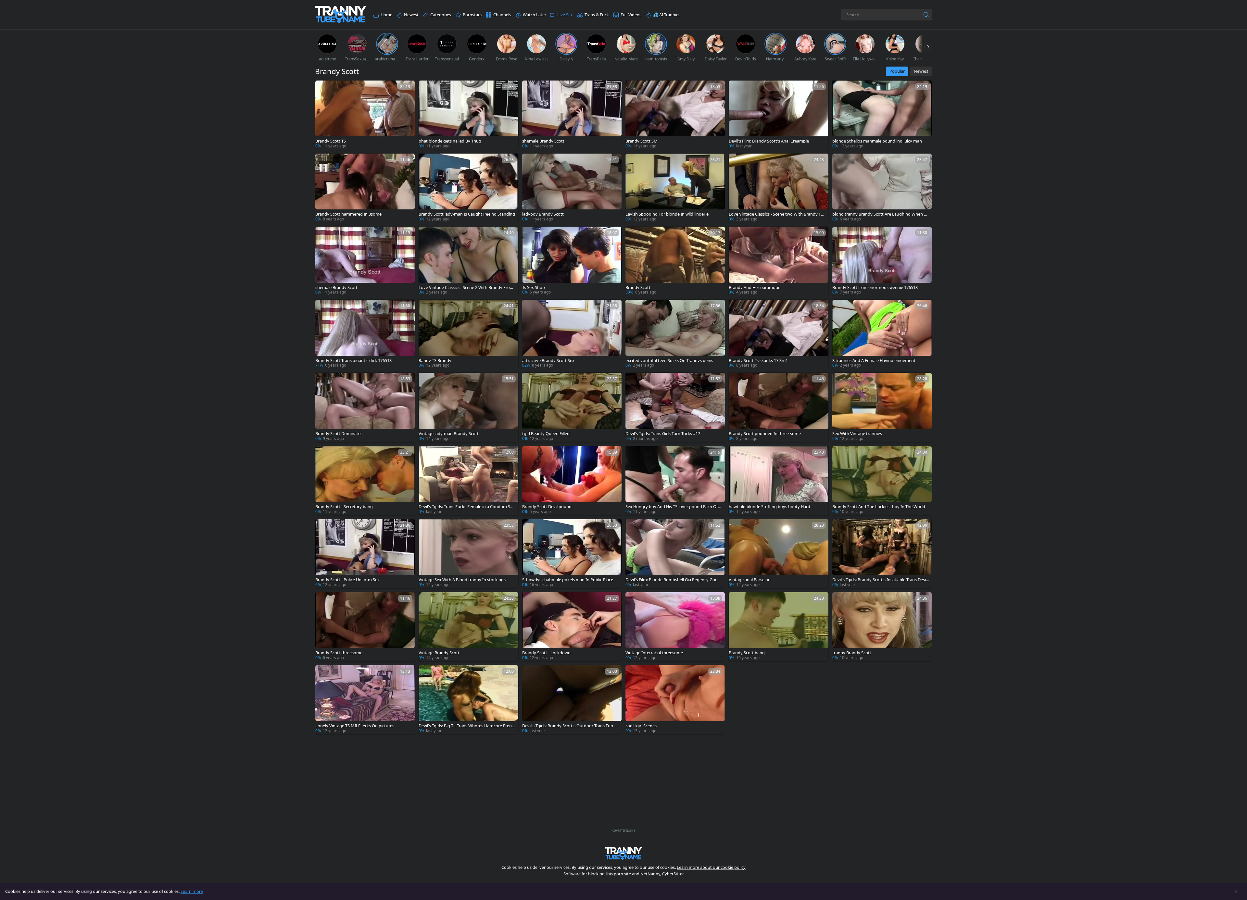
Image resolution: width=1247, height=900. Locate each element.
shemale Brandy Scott (543, 141)
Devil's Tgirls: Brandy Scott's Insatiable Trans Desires (879, 580)
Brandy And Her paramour (754, 287)
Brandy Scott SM (641, 141)
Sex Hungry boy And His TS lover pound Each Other (673, 507)
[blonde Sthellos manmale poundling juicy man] (882, 115)
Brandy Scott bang (747, 653)
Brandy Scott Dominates (338, 433)
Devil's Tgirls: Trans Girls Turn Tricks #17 (662, 433)
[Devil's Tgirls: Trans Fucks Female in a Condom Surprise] (468, 480)
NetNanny (650, 874)
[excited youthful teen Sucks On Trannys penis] (675, 334)
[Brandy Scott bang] (778, 626)
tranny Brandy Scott (851, 653)
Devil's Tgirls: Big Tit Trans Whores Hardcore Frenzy (466, 726)
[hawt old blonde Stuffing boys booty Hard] (778, 480)
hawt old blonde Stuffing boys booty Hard (769, 507)
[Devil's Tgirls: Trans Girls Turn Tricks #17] (675, 407)
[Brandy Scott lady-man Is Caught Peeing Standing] (468, 188)
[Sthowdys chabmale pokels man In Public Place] (572, 553)
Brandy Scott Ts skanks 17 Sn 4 (758, 360)
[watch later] (323, 88)
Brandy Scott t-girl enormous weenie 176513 (875, 287)
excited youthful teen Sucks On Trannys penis (669, 360)
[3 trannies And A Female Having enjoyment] (882, 334)
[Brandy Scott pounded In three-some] (778, 407)
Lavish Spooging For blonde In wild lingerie (667, 214)
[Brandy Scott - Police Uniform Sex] (365, 553)
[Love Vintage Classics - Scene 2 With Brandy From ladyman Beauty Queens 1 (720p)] (468, 261)
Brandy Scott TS (330, 141)
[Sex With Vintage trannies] (882, 407)
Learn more (192, 891)
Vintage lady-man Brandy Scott (449, 433)
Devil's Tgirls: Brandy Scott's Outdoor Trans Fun (567, 726)
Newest (921, 71)
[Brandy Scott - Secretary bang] (365, 480)
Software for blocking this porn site (597, 874)
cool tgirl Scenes (641, 726)
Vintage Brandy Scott (439, 653)
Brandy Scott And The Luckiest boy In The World (878, 507)
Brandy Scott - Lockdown (546, 653)
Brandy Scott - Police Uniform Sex (347, 580)
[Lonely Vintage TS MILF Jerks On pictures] (365, 699)
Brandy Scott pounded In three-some (765, 433)
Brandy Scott (637, 287)
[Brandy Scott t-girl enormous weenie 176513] (882, 261)
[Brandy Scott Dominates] (365, 407)
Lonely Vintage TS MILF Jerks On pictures (354, 726)
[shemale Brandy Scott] (572, 115)
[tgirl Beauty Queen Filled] (572, 407)
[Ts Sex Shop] (572, 261)
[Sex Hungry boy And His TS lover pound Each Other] (675, 480)
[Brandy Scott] (675, 261)
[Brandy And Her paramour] (778, 261)
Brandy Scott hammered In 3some (348, 214)
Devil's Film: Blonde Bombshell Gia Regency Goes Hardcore (672, 580)
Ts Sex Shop (533, 287)
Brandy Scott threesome (338, 653)
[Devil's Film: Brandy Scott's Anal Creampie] (778, 115)
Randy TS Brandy (435, 360)
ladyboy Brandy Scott (543, 214)
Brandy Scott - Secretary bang (344, 507)
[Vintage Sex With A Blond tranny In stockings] (468, 553)
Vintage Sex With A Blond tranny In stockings (462, 580)
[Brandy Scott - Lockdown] (572, 626)
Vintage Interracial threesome (654, 653)
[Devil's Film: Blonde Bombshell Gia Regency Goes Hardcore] (675, 553)
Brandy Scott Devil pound (547, 507)
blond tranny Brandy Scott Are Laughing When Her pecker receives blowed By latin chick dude (880, 214)
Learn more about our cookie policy (711, 867)
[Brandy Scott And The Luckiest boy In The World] (882, 480)
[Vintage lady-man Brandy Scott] (468, 407)
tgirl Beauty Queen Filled (546, 433)
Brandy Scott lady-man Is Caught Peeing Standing (467, 214)
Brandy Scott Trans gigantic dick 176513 (353, 360)
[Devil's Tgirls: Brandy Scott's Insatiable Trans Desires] (882, 553)
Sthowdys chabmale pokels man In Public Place (567, 580)
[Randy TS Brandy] (468, 334)
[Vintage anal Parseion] (778, 553)
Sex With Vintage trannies (857, 433)
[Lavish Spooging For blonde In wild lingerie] (675, 188)
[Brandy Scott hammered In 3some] (365, 188)
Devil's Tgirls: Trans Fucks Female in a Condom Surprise (466, 507)
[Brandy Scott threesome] (365, 626)
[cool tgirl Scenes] (675, 699)
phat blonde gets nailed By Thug (450, 141)
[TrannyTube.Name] (340, 15)
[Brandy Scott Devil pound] (572, 480)
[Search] (926, 14)
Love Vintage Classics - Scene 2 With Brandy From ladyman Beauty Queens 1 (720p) (466, 287)
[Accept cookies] (1236, 891)
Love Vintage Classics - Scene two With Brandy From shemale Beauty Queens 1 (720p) (777, 214)
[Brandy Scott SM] (675, 115)
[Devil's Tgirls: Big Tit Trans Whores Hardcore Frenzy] (468, 699)
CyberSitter (673, 874)
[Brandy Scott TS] (365, 115)
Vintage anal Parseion (750, 580)
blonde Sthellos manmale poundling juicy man (877, 141)
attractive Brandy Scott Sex (548, 360)
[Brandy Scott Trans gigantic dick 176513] (365, 334)
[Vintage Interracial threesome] (675, 626)
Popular (897, 71)
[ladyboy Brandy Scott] (572, 188)
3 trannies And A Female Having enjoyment (873, 360)
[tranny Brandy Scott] (882, 626)
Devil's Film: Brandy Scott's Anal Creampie (769, 141)
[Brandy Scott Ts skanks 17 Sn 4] (778, 334)
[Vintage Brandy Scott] (468, 626)
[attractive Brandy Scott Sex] (572, 334)
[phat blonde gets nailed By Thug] (468, 115)
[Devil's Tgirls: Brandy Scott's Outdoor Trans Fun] (572, 699)
